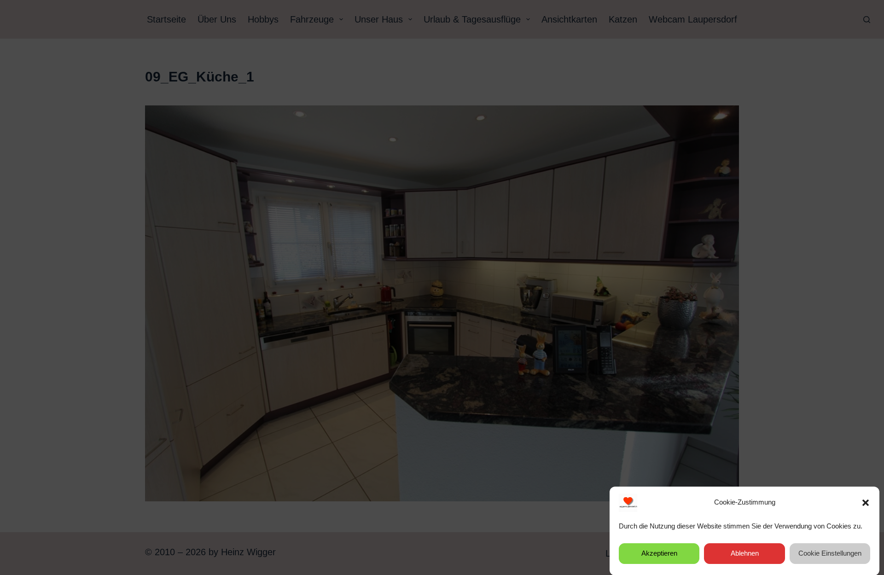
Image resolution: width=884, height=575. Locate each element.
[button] (865, 502)
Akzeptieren (659, 553)
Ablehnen (745, 553)
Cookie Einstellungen (829, 553)
